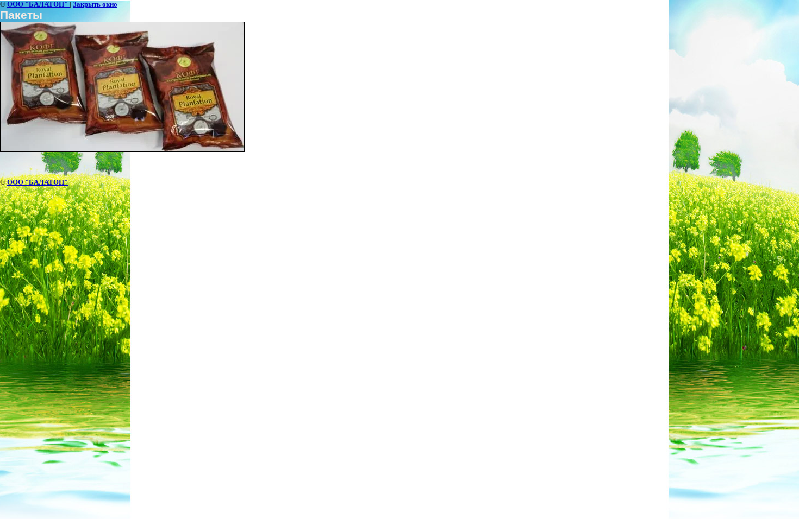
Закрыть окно (95, 4)
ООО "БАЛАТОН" (38, 4)
